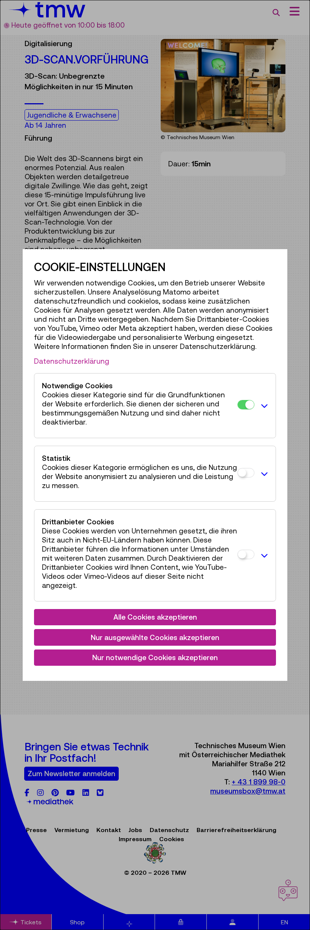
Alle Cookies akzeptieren (155, 617)
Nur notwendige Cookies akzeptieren (155, 657)
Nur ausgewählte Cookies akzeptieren (155, 637)
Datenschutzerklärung (71, 361)
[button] (263, 405)
